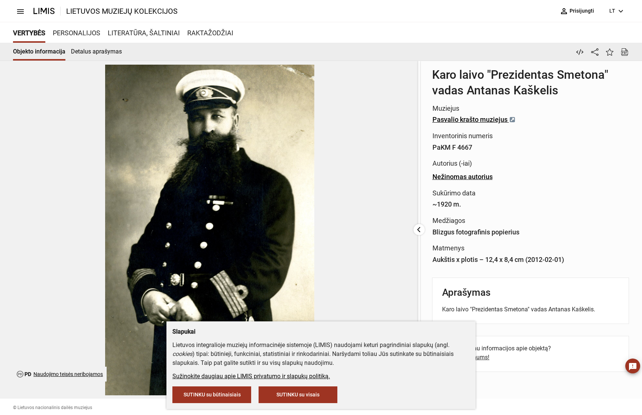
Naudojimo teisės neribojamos (68, 374)
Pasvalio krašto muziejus (470, 119)
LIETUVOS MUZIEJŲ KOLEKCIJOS (122, 11)
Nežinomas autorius (462, 177)
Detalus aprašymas (96, 51)
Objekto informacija (39, 51)
